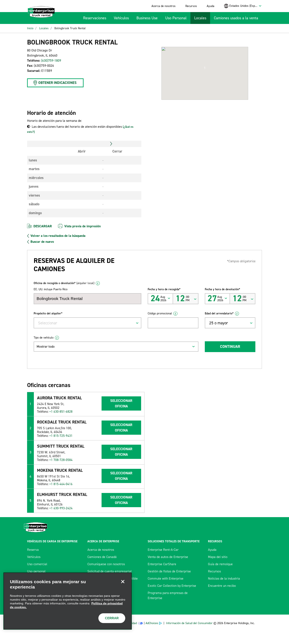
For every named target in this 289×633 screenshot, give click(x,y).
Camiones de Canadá (102, 557)
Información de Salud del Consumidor (189, 623)
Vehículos (121, 18)
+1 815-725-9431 (61, 436)
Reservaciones (94, 18)
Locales (200, 18)
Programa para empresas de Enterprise (168, 595)
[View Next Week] (111, 144)
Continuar (230, 346)
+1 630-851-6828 (61, 412)
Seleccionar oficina (121, 403)
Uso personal (36, 571)
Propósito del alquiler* (48, 313)
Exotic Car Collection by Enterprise (172, 585)
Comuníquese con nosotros (106, 564)
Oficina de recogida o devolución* (64, 283)
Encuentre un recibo (222, 585)
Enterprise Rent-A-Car (163, 549)
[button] (205, 68)
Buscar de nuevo (42, 242)
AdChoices (152, 623)
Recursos (191, 6)
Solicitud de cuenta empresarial (109, 571)
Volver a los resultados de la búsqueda (57, 236)
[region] (67, 601)
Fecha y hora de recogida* (164, 289)
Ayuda (210, 6)
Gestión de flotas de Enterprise (169, 571)
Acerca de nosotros (163, 6)
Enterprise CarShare (162, 564)
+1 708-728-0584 (61, 460)
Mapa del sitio (217, 557)
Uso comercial (37, 564)
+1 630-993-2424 (61, 508)
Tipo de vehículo (44, 338)
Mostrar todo (46, 346)
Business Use (147, 18)
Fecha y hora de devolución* (222, 289)
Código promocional (160, 313)
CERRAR (112, 618)
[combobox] (245, 6)
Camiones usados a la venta (236, 18)
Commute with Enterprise (165, 578)
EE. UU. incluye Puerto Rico (50, 289)
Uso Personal (176, 18)
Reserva (33, 549)
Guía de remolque (220, 564)
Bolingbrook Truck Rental (70, 28)
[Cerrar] (122, 581)
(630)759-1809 (51, 60)
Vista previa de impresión (82, 226)
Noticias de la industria (224, 578)
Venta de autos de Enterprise (168, 557)
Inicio (30, 28)
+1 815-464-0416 (61, 484)
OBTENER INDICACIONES (57, 82)
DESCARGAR (42, 226)
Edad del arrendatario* (219, 313)
